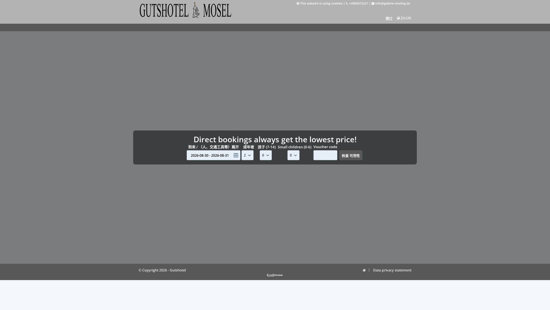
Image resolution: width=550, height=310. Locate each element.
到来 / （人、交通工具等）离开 (213, 146)
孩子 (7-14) (267, 146)
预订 (389, 18)
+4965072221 (358, 3)
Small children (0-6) (294, 146)
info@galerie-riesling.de (392, 3)
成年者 (248, 146)
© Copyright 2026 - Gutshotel (162, 270)
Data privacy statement (392, 270)
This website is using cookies (320, 3)
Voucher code (325, 146)
